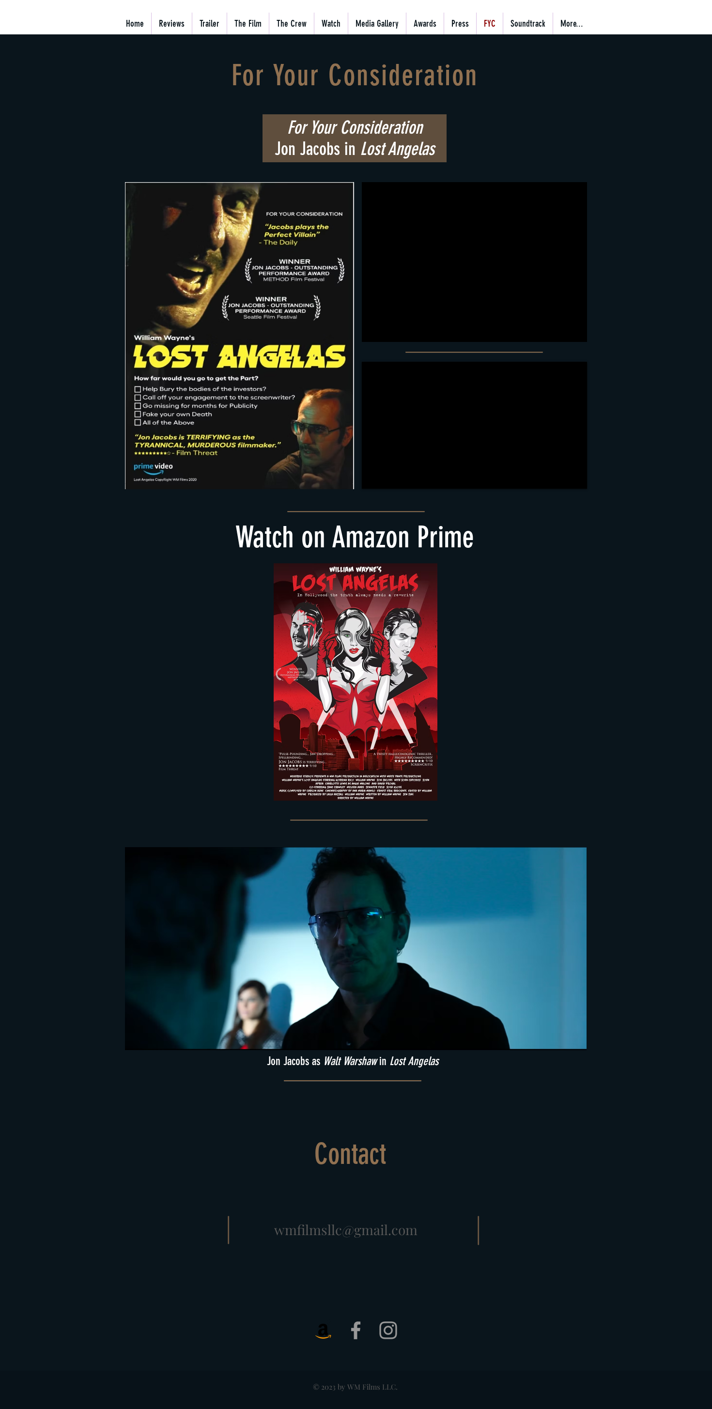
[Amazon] (323, 1330)
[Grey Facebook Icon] (356, 1330)
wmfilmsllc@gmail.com (346, 1230)
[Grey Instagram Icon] (388, 1330)
